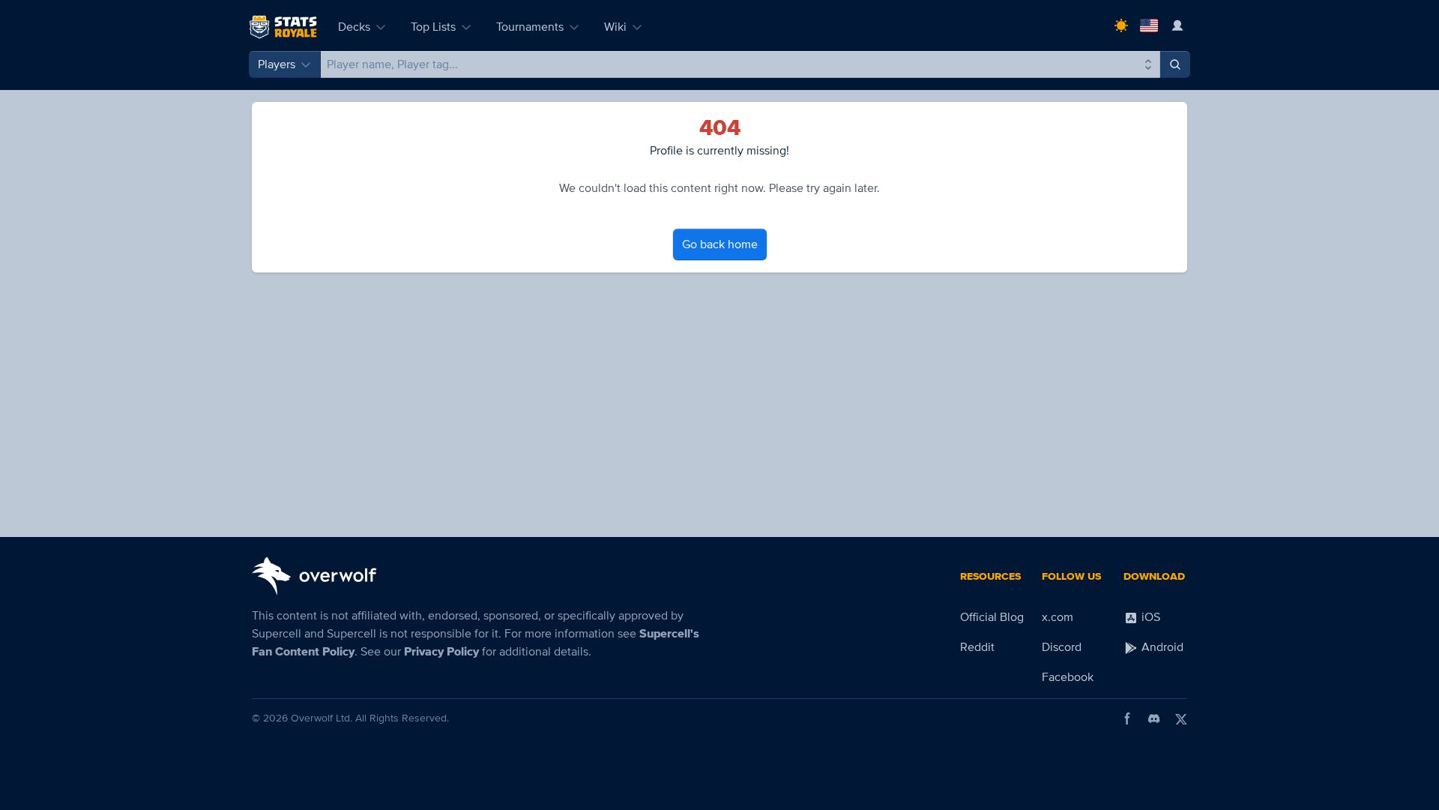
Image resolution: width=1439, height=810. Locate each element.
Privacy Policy (441, 651)
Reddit (977, 647)
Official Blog (992, 617)
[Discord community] (1154, 718)
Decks (354, 27)
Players (276, 64)
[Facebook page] (1127, 718)
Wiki (615, 27)
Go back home (720, 244)
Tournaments (530, 27)
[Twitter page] (1181, 718)
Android (1160, 647)
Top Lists (433, 27)
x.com (1057, 617)
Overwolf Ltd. (321, 718)
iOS (1149, 617)
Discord (1061, 647)
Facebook (1067, 677)
